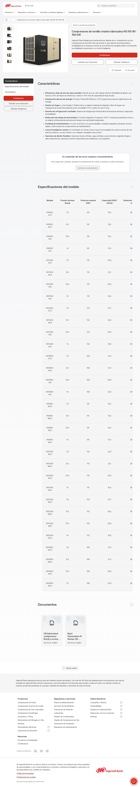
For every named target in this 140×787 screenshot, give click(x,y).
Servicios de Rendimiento (64, 706)
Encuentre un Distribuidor (28, 740)
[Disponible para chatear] (134, 781)
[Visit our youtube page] (41, 751)
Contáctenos (23, 744)
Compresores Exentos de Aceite (30, 706)
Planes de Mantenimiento (64, 702)
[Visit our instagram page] (47, 751)
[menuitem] (10, 12)
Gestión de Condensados (64, 716)
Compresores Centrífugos (28, 713)
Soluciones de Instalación (64, 723)
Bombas (21, 723)
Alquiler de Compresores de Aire (66, 720)
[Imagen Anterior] (20, 48)
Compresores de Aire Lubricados (31, 709)
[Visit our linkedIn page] (35, 751)
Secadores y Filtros (25, 716)
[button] (87, 83)
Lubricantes (58, 713)
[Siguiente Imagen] (64, 48)
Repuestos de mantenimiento (65, 727)
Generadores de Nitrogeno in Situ (31, 720)
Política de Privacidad (25, 773)
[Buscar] (99, 6)
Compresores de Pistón (27, 702)
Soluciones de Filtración (63, 709)
